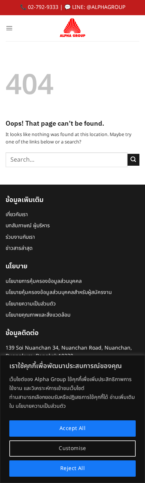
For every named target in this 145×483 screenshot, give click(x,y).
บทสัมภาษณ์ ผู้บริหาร (28, 225)
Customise (72, 448)
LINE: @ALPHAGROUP (98, 7)
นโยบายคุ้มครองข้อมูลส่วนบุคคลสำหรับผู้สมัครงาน (59, 292)
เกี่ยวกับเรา (17, 214)
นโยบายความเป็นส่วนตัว (31, 304)
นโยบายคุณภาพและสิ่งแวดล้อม (38, 315)
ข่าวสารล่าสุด (19, 248)
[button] (9, 28)
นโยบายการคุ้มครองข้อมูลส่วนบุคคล (44, 281)
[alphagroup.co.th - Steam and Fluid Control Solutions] (72, 28)
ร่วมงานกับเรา (20, 237)
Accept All (72, 428)
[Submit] (133, 159)
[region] (72, 419)
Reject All (72, 468)
